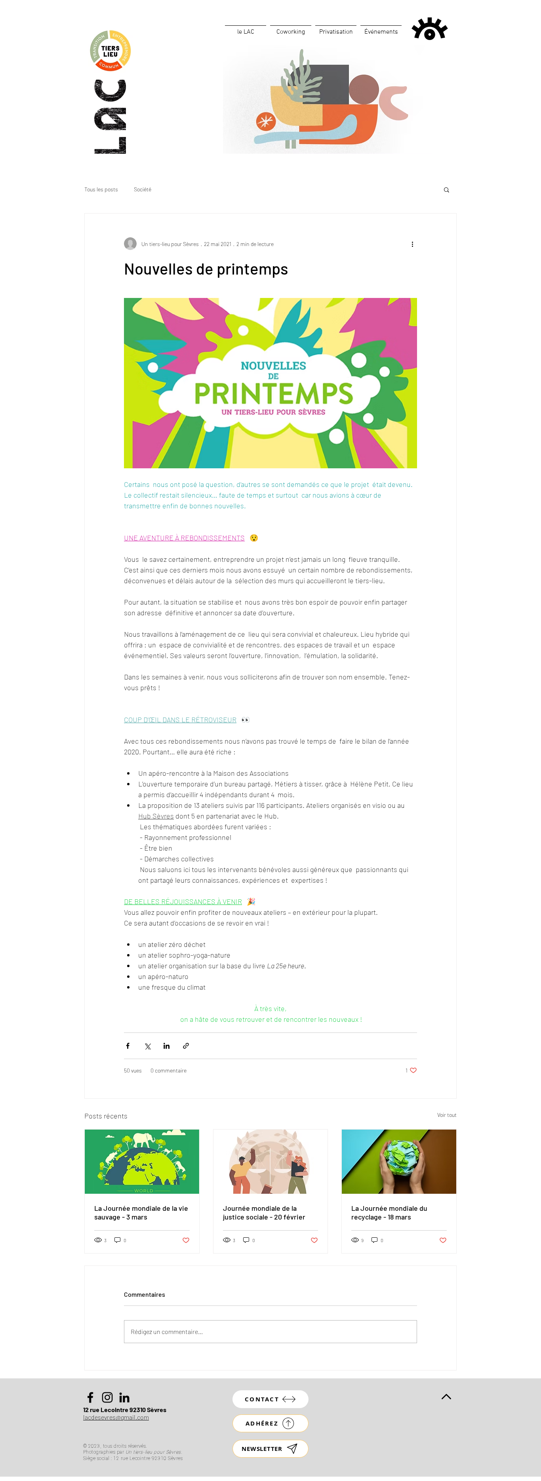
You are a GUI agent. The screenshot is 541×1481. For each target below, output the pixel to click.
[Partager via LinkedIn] (166, 1046)
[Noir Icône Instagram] (107, 1397)
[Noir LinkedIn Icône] (124, 1397)
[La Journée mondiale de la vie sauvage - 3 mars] (142, 1162)
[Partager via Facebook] (127, 1046)
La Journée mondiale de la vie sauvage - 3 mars (141, 1212)
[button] (446, 189)
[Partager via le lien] (186, 1046)
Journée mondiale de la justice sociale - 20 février (264, 1212)
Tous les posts (101, 189)
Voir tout (447, 1114)
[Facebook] (90, 1397)
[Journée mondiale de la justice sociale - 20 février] (270, 1162)
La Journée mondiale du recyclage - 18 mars (389, 1212)
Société (142, 189)
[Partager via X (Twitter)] (147, 1046)
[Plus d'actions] (412, 243)
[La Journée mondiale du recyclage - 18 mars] (399, 1162)
